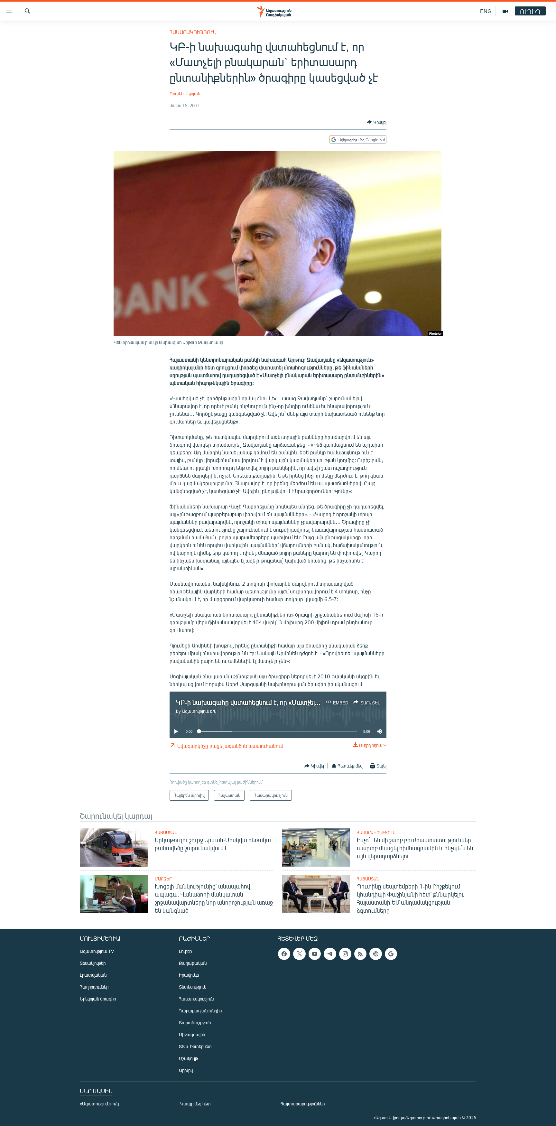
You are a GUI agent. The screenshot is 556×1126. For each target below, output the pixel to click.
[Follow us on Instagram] (345, 954)
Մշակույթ (188, 1058)
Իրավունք (189, 975)
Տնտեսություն (192, 987)
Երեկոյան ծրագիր (98, 998)
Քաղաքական (193, 963)
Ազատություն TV (97, 951)
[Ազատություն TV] (505, 11)
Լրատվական (93, 975)
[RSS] (360, 954)
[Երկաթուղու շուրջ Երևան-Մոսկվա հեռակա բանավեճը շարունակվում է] (114, 847)
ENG (485, 11)
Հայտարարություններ (303, 1103)
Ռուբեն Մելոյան (185, 93)
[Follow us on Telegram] (330, 954)
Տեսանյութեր (93, 963)
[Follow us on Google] (391, 954)
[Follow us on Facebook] (284, 954)
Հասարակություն (193, 32)
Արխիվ (186, 1070)
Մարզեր (163, 878)
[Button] (376, 122)
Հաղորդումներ (94, 987)
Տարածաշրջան (195, 1022)
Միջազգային (192, 1034)
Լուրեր (185, 951)
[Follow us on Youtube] (315, 954)
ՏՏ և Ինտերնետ (195, 1046)
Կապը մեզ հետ (195, 1103)
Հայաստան (166, 832)
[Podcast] (375, 954)
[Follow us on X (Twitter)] (299, 954)
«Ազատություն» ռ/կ (99, 1103)
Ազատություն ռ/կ (199, 711)
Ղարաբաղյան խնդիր (200, 1010)
